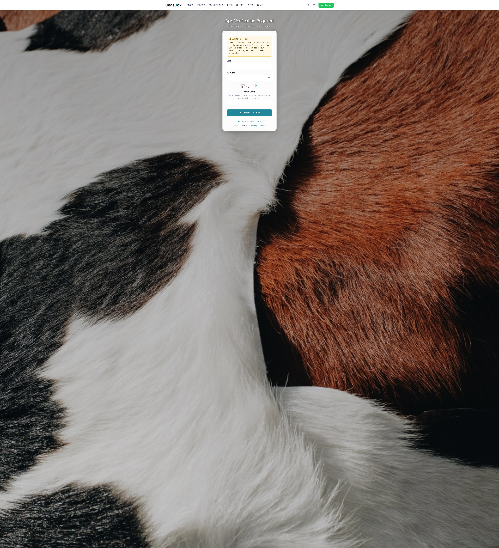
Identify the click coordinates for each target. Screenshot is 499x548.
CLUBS (239, 5)
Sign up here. (260, 126)
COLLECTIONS (216, 5)
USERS (250, 5)
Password (231, 73)
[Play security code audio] (255, 85)
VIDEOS (201, 5)
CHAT (260, 5)
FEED (230, 5)
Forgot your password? (251, 121)
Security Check (249, 92)
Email (229, 61)
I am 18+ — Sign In (251, 112)
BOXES (190, 5)
